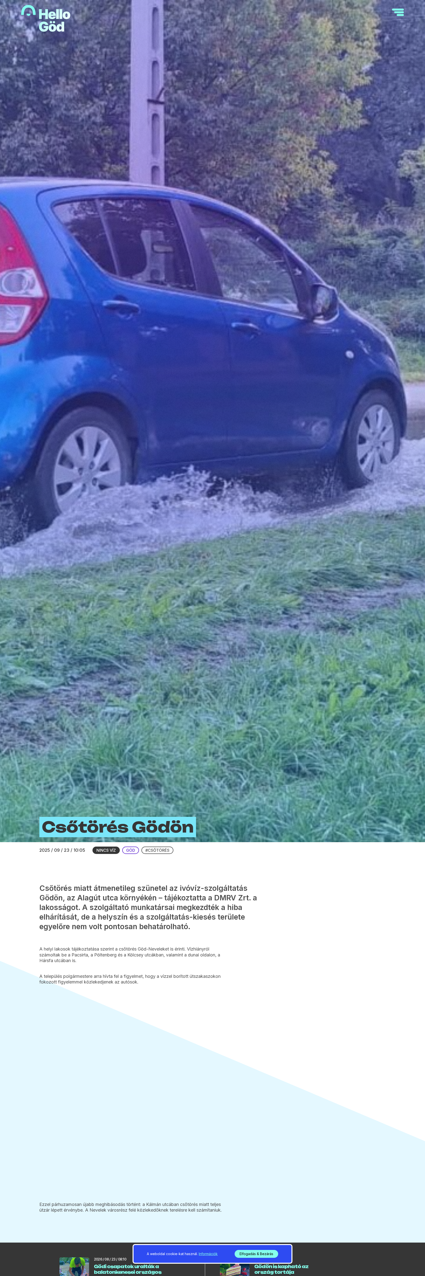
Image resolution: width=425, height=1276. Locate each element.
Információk (208, 1254)
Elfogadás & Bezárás (256, 1254)
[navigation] (398, 12)
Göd (130, 850)
